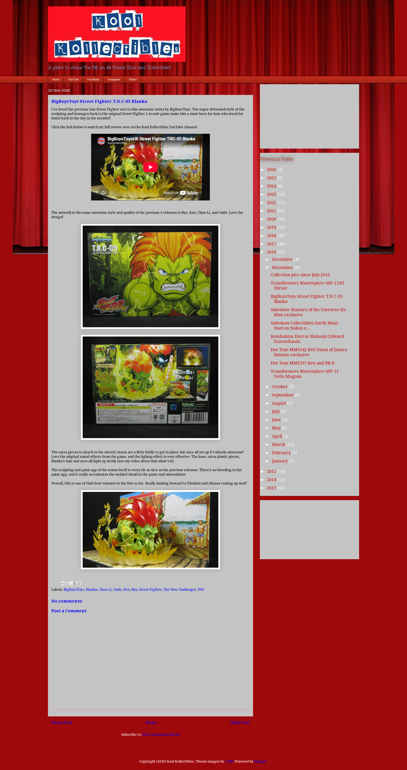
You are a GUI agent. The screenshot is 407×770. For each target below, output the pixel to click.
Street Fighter (150, 590)
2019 (272, 227)
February (282, 452)
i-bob (229, 761)
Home (56, 79)
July (276, 411)
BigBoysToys (74, 590)
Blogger (260, 761)
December (283, 259)
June (277, 419)
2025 (272, 177)
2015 (272, 471)
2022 (272, 202)
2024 (272, 186)
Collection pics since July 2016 (300, 274)
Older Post (240, 722)
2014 (272, 479)
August (279, 403)
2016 (272, 252)
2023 (272, 194)
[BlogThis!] (67, 583)
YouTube (73, 79)
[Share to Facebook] (75, 583)
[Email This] (63, 583)
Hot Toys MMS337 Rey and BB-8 (302, 363)
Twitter (133, 79)
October (280, 386)
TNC (201, 590)
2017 (272, 243)
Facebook (93, 79)
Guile (117, 590)
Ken (126, 590)
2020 (272, 219)
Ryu (134, 590)
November (283, 267)
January (280, 461)
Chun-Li (105, 590)
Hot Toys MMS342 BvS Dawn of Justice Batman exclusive (309, 352)
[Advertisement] (309, 115)
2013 (272, 487)
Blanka (91, 590)
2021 (272, 210)
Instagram (114, 79)
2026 (272, 169)
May (277, 428)
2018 (272, 235)
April (277, 436)
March (279, 444)
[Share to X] (71, 583)
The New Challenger (179, 590)
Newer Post (62, 722)
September (283, 394)
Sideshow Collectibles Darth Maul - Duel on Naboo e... (305, 325)
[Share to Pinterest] (79, 583)
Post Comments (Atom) (161, 735)
